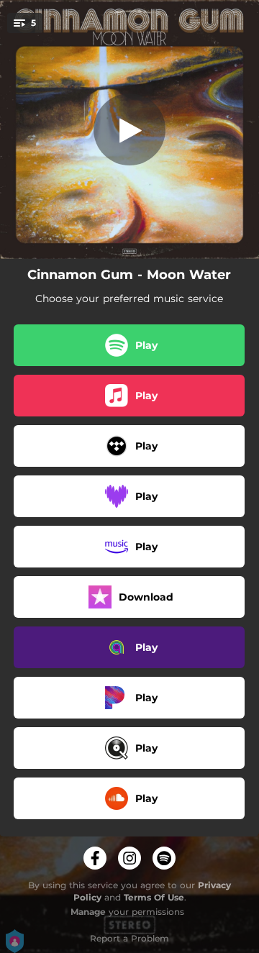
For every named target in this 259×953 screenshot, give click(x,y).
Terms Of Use (154, 897)
